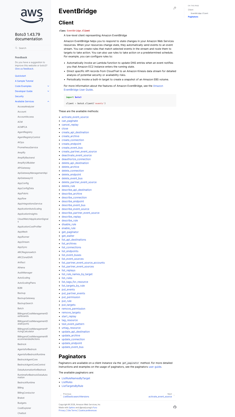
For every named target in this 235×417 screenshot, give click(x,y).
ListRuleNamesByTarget (76, 378)
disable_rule (69, 224)
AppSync (22, 247)
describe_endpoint (73, 201)
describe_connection (74, 197)
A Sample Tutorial (24, 81)
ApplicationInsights (27, 213)
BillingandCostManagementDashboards (33, 314)
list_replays (68, 270)
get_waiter (68, 235)
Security (19, 96)
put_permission (71, 297)
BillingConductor (26, 392)
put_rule (66, 300)
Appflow (22, 198)
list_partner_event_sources (78, 266)
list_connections (71, 247)
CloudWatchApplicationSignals (33, 220)
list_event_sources (73, 258)
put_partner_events (73, 293)
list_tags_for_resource (75, 281)
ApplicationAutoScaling (30, 208)
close (65, 128)
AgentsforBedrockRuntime (31, 354)
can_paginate (70, 120)
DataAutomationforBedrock (32, 369)
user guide (155, 366)
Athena (21, 267)
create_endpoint (71, 143)
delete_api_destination (75, 163)
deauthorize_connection (76, 159)
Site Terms (72, 410)
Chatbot (22, 413)
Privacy (62, 410)
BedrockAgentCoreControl (31, 364)
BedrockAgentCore (28, 359)
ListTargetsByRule (72, 385)
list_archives (69, 243)
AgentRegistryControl (29, 137)
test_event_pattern (73, 323)
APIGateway (24, 167)
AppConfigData (26, 188)
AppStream (23, 242)
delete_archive (70, 166)
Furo (95, 407)
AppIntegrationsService (30, 203)
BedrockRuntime (26, 382)
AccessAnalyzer (26, 106)
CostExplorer (24, 408)
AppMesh (22, 231)
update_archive (71, 335)
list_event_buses (71, 254)
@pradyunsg (85, 407)
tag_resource (70, 320)
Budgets (22, 403)
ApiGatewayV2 (25, 178)
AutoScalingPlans (27, 282)
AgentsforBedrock (27, 349)
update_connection (73, 339)
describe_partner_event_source (80, 212)
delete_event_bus (72, 178)
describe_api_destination (77, 189)
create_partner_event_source (79, 151)
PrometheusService (28, 147)
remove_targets (71, 312)
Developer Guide (23, 91)
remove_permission (73, 308)
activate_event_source (75, 117)
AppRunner (23, 236)
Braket (21, 397)
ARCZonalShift (25, 257)
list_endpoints (70, 251)
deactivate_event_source (77, 155)
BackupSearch (25, 303)
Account (22, 111)
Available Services (24, 101)
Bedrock (22, 344)
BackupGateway (26, 298)
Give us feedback (24, 68)
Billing (21, 387)
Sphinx (72, 407)
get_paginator (70, 231)
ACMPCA (22, 127)
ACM (20, 121)
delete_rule (68, 185)
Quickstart (20, 75)
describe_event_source (75, 208)
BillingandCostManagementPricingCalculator (33, 330)
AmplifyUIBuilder (26, 162)
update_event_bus (72, 346)
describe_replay (71, 216)
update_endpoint (72, 343)
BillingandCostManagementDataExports (33, 322)
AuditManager (25, 272)
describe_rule (70, 220)
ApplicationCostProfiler (29, 226)
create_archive (70, 136)
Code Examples (23, 86)
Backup (22, 293)
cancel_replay (70, 124)
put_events (68, 289)
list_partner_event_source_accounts (83, 262)
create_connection (73, 140)
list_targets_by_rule (73, 285)
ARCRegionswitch (27, 252)
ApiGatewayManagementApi (32, 173)
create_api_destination (75, 132)
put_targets (68, 304)
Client (190, 9)
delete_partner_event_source (79, 182)
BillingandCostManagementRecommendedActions (33, 337)
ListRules (67, 382)
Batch (21, 308)
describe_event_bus (73, 205)
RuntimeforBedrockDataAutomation (32, 376)
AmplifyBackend (26, 157)
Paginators (193, 16)
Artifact (21, 262)
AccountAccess (26, 116)
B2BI (20, 288)
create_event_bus (72, 147)
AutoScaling (24, 277)
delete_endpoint (71, 174)
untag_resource (71, 327)
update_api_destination (76, 331)
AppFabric (23, 193)
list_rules (67, 277)
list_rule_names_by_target (77, 274)
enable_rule (68, 228)
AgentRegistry (25, 132)
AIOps (21, 142)
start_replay (69, 316)
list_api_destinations (74, 239)
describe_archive (72, 193)
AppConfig (23, 183)
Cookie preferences (88, 410)
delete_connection (73, 170)
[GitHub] (174, 407)
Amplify (21, 152)
